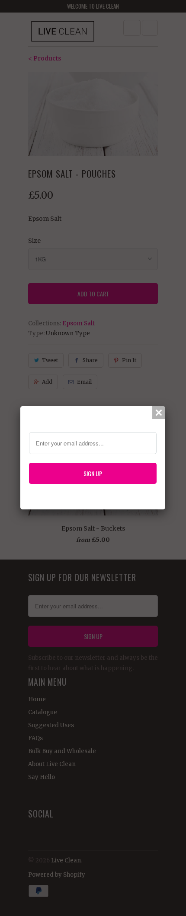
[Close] (158, 412)
